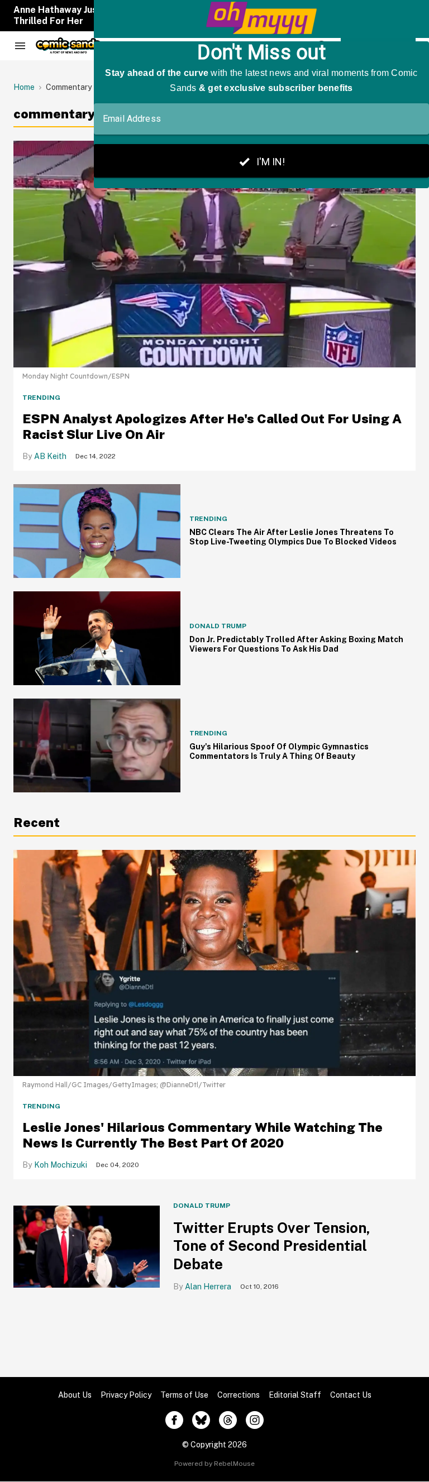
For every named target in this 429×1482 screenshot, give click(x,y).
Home (24, 87)
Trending (41, 397)
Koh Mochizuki (60, 1164)
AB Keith (50, 456)
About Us (75, 1394)
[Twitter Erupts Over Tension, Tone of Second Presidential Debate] (86, 1247)
